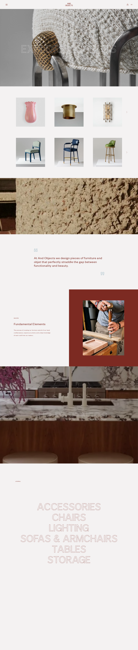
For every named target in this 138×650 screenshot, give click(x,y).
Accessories (69, 506)
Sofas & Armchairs (69, 538)
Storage (69, 559)
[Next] (127, 112)
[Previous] (10, 112)
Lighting (69, 527)
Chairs (69, 517)
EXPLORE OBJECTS (69, 48)
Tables (69, 548)
